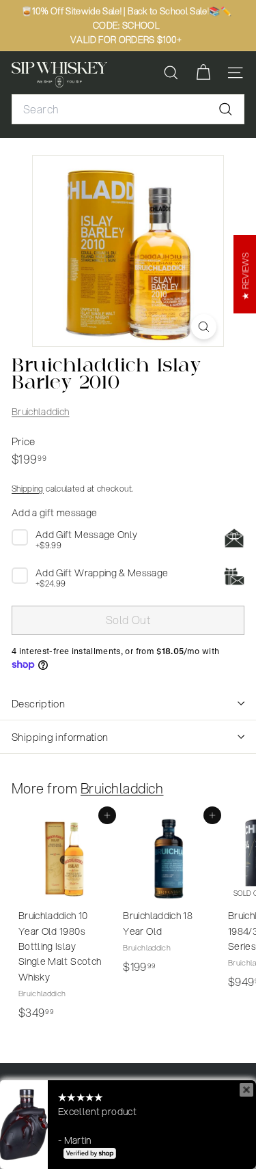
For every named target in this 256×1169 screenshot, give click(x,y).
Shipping (28, 488)
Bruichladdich (41, 412)
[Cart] (203, 73)
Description (38, 703)
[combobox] (128, 109)
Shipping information (60, 736)
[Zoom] (203, 326)
